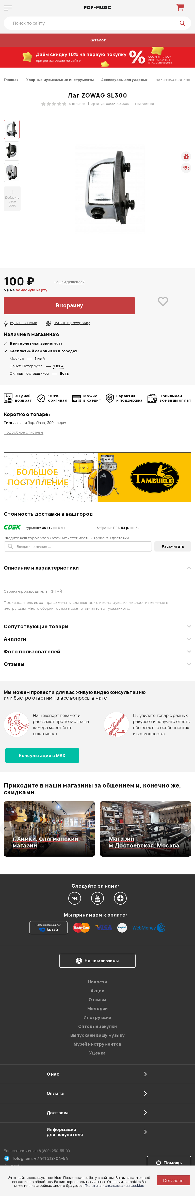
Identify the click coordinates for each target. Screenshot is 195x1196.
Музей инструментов (98, 1044)
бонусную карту (31, 290)
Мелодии (97, 1008)
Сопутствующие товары (36, 626)
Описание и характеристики (41, 567)
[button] (7, 829)
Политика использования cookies (114, 1185)
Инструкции (97, 1017)
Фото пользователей (32, 651)
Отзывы (14, 664)
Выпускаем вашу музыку (97, 1035)
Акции (97, 991)
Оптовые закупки (97, 1026)
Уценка (97, 1053)
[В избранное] (163, 305)
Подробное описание (23, 432)
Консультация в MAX (42, 755)
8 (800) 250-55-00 (54, 1150)
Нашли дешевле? (69, 281)
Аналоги (15, 639)
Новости (97, 982)
